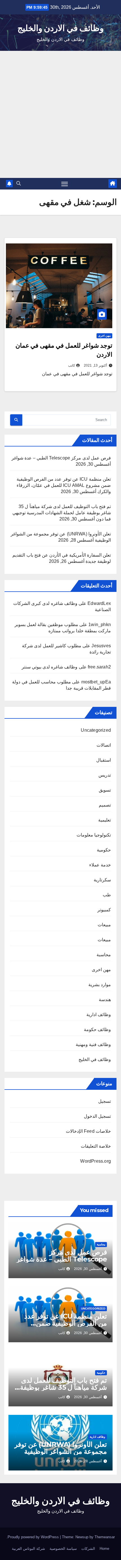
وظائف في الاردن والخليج (60, 28)
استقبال (103, 760)
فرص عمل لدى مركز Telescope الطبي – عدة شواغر (61, 458)
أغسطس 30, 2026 (88, 1269)
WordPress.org (95, 1161)
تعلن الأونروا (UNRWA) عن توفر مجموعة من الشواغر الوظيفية (60, 1448)
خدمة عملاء (100, 864)
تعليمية (104, 820)
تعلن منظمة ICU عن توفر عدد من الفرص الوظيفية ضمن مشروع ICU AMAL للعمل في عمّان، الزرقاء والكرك (64, 485)
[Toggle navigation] (65, 184)
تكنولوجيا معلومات (94, 835)
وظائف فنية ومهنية (93, 1044)
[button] (18, 183)
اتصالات (104, 745)
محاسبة (104, 954)
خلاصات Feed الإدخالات (88, 1131)
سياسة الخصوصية (63, 1548)
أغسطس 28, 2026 (88, 1461)
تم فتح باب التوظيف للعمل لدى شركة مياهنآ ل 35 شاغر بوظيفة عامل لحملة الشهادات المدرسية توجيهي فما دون (61, 512)
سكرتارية (102, 879)
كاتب (71, 365)
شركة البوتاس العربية (28, 1548)
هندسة (105, 999)
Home (104, 1548)
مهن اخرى (104, 335)
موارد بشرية (99, 984)
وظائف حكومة (97, 1029)
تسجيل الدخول (97, 1116)
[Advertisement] (60, 114)
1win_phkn (99, 624)
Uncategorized (96, 730)
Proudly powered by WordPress (34, 1537)
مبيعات (104, 924)
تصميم (105, 805)
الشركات (88, 1548)
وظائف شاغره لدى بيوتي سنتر (50, 666)
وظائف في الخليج (95, 1059)
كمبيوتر (104, 909)
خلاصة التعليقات (96, 1146)
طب (107, 894)
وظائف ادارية (98, 1014)
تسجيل (104, 1101)
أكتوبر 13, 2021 (95, 365)
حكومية (104, 849)
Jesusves (101, 645)
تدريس (104, 775)
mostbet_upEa (96, 681)
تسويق (105, 790)
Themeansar (105, 1537)
